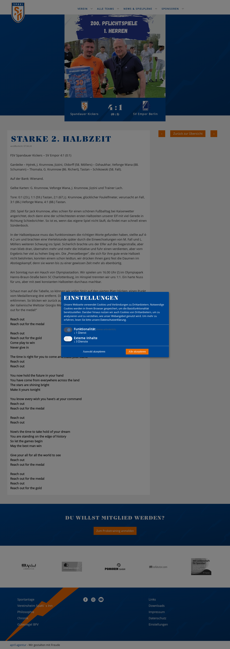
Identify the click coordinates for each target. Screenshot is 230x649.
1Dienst (80, 333)
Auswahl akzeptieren (94, 351)
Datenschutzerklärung (113, 320)
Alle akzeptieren (137, 351)
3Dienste (81, 341)
